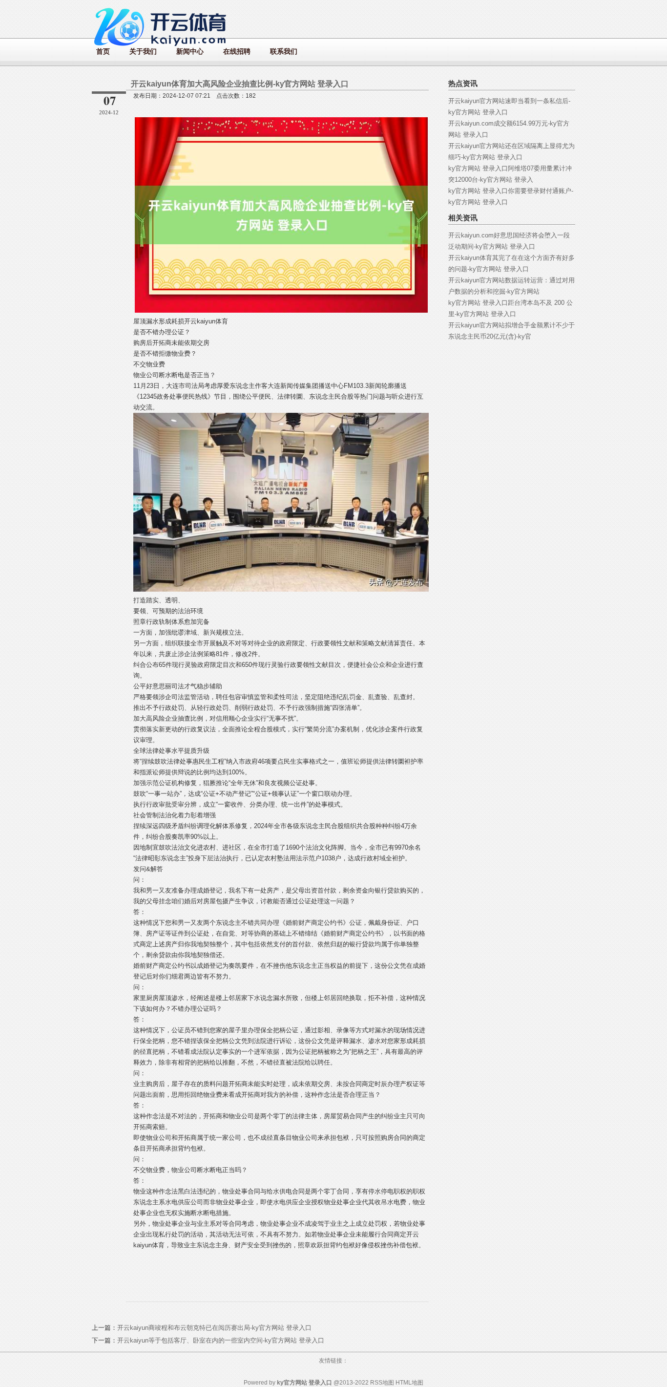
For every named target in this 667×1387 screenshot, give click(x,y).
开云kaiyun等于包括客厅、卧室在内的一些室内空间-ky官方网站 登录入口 (220, 1340)
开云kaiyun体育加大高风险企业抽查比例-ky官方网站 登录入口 (240, 84)
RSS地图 (382, 1382)
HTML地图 (409, 1382)
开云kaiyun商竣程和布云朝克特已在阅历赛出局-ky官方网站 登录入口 (214, 1327)
